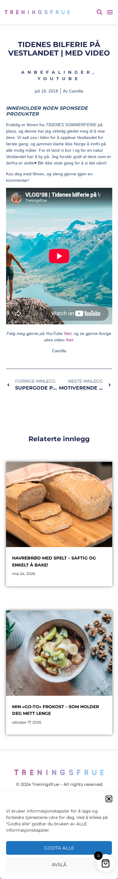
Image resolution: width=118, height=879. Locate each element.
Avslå (59, 864)
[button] (109, 799)
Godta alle (59, 848)
